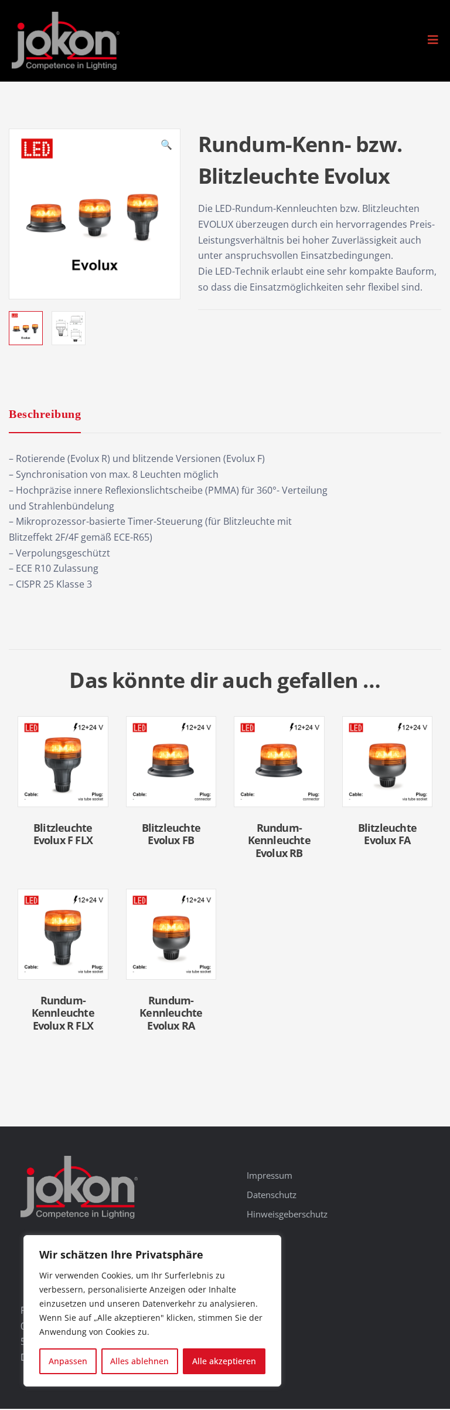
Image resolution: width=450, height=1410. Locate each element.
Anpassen (68, 1361)
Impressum (269, 1175)
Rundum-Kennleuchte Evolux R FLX (63, 1013)
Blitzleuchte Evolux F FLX (63, 834)
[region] (152, 1311)
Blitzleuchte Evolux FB (171, 834)
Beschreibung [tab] (45, 413)
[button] (433, 40)
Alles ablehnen (139, 1361)
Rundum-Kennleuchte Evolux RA (170, 1013)
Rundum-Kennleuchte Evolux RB (279, 840)
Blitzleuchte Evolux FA (387, 834)
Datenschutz (271, 1194)
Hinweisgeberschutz (287, 1214)
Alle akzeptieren (224, 1361)
